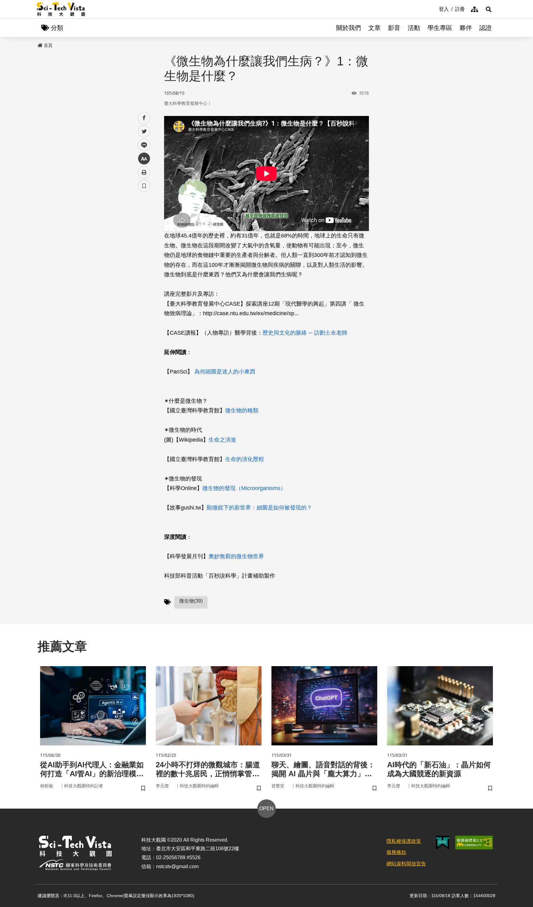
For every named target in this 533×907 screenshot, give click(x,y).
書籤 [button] (144, 185)
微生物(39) (191, 601)
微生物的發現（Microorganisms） (244, 488)
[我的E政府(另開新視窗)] (442, 843)
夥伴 (466, 27)
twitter (144, 131)
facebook (144, 118)
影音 (394, 27)
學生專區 (440, 27)
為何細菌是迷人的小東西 (224, 372)
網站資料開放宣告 (406, 863)
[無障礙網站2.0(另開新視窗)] (474, 842)
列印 (144, 172)
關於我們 (348, 27)
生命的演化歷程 (244, 459)
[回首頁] (61, 9)
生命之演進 (222, 440)
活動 (414, 27)
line (142, 145)
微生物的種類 (241, 410)
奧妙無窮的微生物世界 (236, 556)
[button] (488, 9)
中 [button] (144, 158)
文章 (374, 27)
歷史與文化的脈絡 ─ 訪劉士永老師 (304, 333)
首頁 (48, 45)
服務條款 (396, 852)
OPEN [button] (266, 808)
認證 (485, 27)
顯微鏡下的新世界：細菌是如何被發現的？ (259, 508)
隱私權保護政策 (403, 841)
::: (434, 8)
